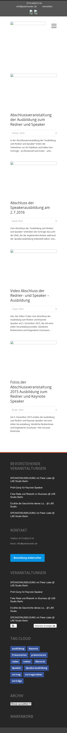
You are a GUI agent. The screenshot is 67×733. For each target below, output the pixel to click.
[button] (13, 625)
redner (27, 661)
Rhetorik (40, 661)
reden (15, 661)
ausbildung (18, 648)
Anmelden (47, 6)
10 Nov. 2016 (18, 133)
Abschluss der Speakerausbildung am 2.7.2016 (30, 207)
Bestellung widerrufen (27, 557)
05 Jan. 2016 (17, 409)
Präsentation (19, 655)
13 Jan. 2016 (17, 309)
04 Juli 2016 (17, 221)
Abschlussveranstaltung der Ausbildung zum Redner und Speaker (31, 119)
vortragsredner (33, 674)
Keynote (33, 648)
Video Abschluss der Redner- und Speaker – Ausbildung (29, 295)
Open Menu (54, 25)
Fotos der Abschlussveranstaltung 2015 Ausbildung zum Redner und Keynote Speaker (31, 391)
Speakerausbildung (36, 667)
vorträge (17, 680)
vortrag (16, 674)
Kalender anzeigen (44, 625)
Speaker (16, 667)
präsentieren (38, 655)
